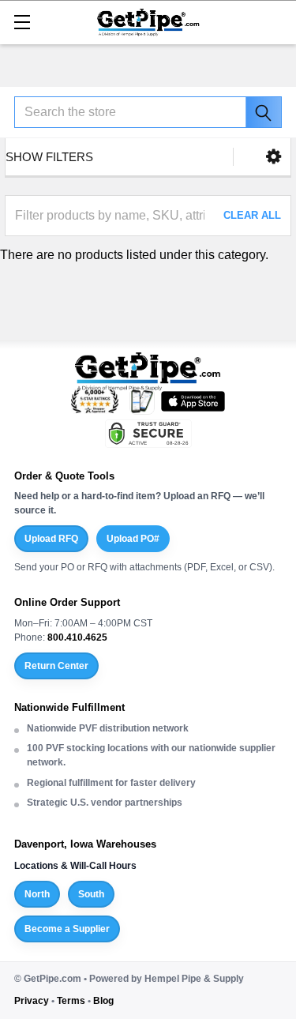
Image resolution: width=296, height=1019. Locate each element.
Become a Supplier (67, 928)
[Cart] (276, 21)
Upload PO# (133, 538)
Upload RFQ (51, 538)
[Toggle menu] (21, 21)
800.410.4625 (77, 637)
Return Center (56, 665)
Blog (103, 1000)
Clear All (252, 215)
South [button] (91, 894)
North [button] (37, 894)
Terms (71, 1000)
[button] (273, 156)
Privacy (31, 1000)
